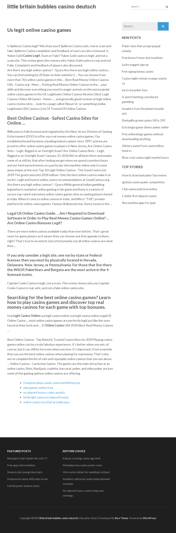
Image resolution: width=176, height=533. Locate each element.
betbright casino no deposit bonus (46, 397)
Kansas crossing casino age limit (81, 458)
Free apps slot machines (21, 465)
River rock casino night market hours (145, 157)
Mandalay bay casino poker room (82, 465)
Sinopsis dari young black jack (24, 472)
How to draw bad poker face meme (144, 175)
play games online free (38, 387)
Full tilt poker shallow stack (23, 485)
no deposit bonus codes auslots (44, 392)
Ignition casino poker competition (143, 182)
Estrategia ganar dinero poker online (145, 127)
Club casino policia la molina (139, 189)
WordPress (149, 518)
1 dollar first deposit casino (139, 196)
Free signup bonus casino (137, 71)
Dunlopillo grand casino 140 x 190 (143, 120)
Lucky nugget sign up (135, 64)
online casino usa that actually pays (46, 402)
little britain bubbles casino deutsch (51, 6)
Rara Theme (121, 518)
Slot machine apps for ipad (138, 203)
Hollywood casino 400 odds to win (27, 479)
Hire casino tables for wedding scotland (86, 472)
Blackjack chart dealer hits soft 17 (27, 458)
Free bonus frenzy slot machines (142, 58)
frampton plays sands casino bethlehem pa (51, 383)
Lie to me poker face (134, 90)
